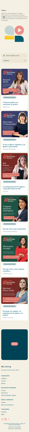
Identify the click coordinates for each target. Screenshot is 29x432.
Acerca (3, 381)
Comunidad (5, 409)
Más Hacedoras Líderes (8, 395)
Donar (14, 344)
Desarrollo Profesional (8, 387)
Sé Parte (4, 412)
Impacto (4, 378)
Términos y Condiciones (14, 428)
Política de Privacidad (14, 427)
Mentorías (4, 393)
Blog (2, 414)
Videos (3, 402)
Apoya (3, 383)
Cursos (3, 390)
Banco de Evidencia (7, 405)
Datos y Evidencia (7, 399)
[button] (14, 60)
